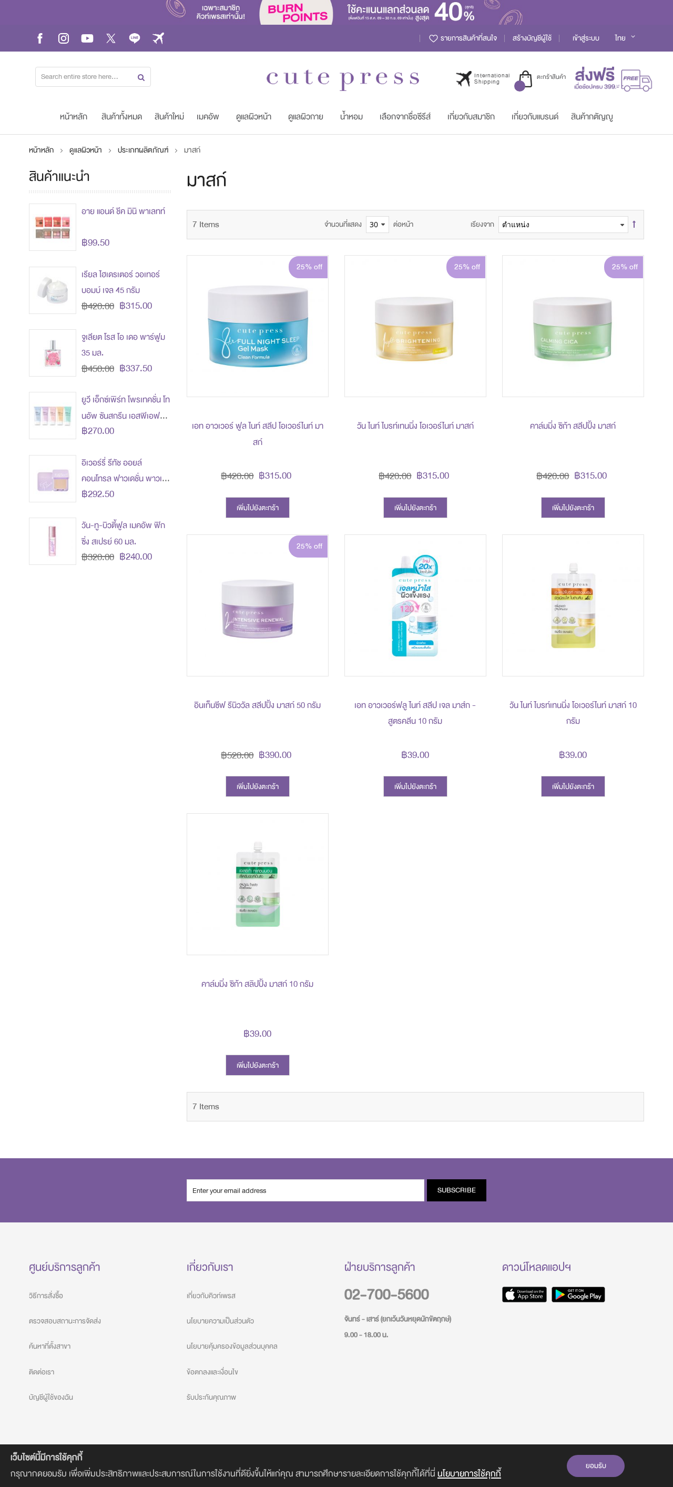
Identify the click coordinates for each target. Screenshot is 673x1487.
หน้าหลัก (42, 150)
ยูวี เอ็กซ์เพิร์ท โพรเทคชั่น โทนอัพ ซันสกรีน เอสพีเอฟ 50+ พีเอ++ (125, 415)
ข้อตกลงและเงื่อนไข (212, 1372)
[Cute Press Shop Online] (343, 80)
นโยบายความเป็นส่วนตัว (220, 1321)
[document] (336, 1466)
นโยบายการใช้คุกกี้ (469, 1473)
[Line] (134, 38)
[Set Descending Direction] (634, 224)
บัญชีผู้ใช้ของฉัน (51, 1397)
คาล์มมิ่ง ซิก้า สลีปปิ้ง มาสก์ (573, 426)
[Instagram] (63, 38)
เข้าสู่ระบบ (586, 38)
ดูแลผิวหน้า (86, 150)
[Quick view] (312, 380)
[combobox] (93, 77)
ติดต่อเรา (41, 1372)
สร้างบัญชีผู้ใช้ (532, 38)
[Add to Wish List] (312, 357)
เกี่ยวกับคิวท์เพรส (211, 1296)
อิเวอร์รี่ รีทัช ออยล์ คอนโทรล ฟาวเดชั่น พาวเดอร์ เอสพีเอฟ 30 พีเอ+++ (124, 479)
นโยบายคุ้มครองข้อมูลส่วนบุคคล (232, 1346)
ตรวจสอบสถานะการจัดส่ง (65, 1321)
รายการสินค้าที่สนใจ (468, 38)
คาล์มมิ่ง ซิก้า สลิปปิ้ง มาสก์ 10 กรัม (257, 984)
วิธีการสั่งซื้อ (46, 1296)
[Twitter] (111, 38)
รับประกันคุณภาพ (211, 1397)
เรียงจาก (482, 224)
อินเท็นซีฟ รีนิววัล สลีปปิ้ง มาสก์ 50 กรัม (257, 705)
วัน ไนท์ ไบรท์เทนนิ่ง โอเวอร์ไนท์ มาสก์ (415, 426)
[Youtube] (87, 38)
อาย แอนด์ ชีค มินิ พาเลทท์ (123, 211)
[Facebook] (40, 38)
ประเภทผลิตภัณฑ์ (144, 150)
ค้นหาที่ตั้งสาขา (49, 1346)
